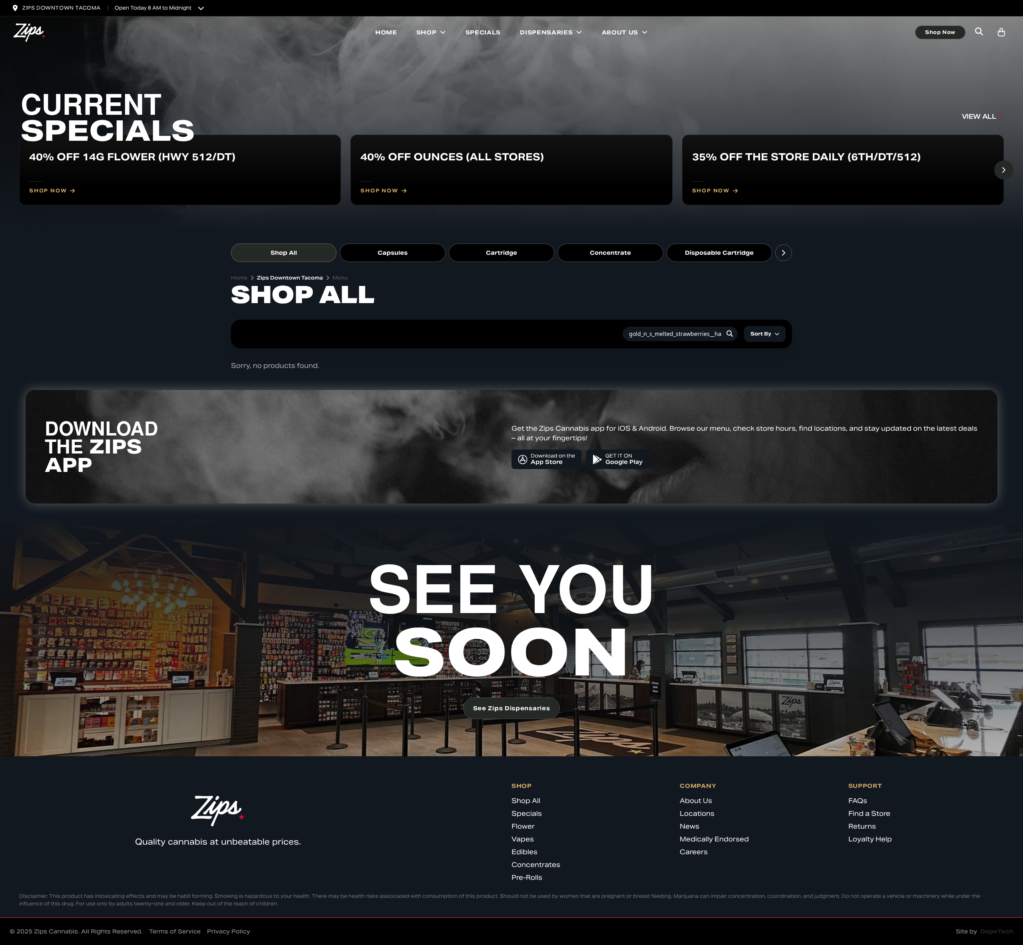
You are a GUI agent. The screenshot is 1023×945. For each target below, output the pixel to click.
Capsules (393, 252)
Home (386, 32)
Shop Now (940, 32)
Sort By (760, 334)
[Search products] (979, 32)
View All (979, 116)
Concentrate (610, 252)
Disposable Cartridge (719, 252)
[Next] (1003, 170)
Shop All (284, 252)
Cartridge (501, 252)
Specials (483, 32)
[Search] (729, 334)
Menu (340, 278)
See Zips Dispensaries (511, 708)
